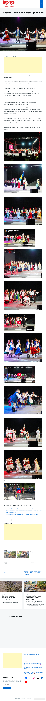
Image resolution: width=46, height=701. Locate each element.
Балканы (26, 572)
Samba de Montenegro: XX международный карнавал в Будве (20, 509)
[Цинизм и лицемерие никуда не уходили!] (11, 586)
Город (35, 572)
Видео (31, 572)
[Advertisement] (23, 65)
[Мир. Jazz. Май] (23, 554)
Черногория (27, 574)
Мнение (3, 594)
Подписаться (7, 688)
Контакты (31, 3)
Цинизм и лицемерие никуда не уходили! (9, 597)
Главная (19, 3)
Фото (39, 572)
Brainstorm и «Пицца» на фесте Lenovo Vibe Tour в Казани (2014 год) (22, 514)
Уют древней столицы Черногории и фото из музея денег (9, 560)
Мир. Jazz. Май (20, 558)
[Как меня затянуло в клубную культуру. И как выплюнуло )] (36, 554)
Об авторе (25, 3)
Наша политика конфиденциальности (31, 654)
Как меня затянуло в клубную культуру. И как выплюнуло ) (36, 559)
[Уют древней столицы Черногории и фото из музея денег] (10, 554)
